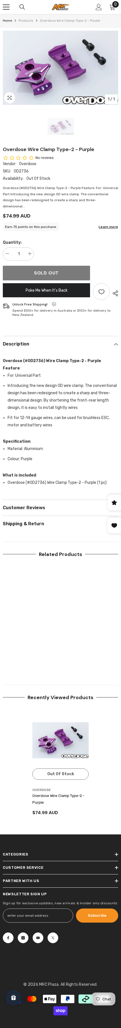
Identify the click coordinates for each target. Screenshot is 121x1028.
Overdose (27, 163)
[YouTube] (38, 937)
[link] (31, 658)
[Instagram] (23, 937)
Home (7, 21)
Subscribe (97, 915)
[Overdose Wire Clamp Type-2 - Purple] (60, 740)
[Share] (114, 293)
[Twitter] (53, 937)
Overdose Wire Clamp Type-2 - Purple (58, 799)
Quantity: (12, 242)
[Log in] (99, 7)
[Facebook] (8, 937)
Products (26, 21)
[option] (60, 68)
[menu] (6, 7)
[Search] (22, 7)
